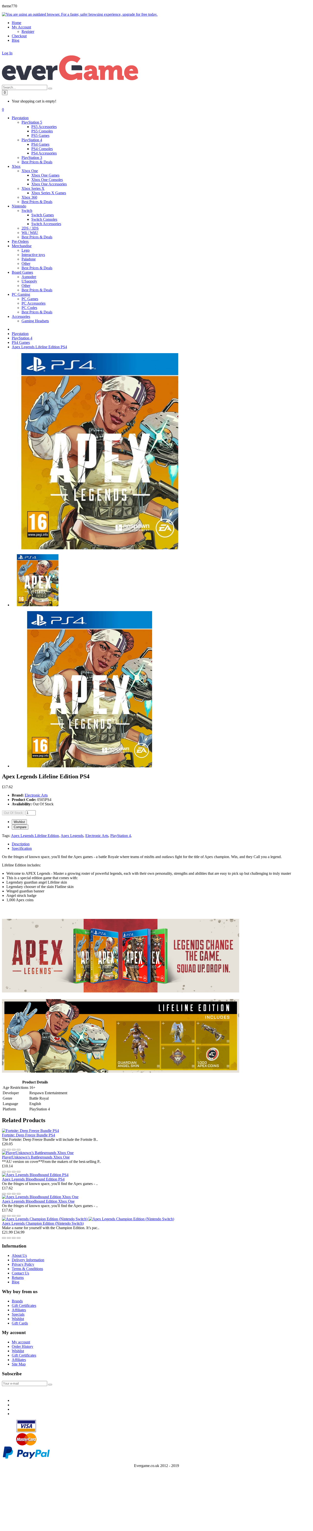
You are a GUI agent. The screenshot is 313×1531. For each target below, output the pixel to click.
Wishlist (19, 822)
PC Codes (29, 308)
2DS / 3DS (30, 228)
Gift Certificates (24, 1305)
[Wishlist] (4, 1149)
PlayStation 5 (32, 122)
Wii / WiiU (30, 233)
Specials (18, 1314)
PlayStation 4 (32, 140)
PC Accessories (33, 303)
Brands (17, 1301)
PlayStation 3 (32, 157)
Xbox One (30, 171)
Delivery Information (28, 1260)
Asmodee (29, 277)
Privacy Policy (23, 1264)
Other (26, 263)
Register (28, 31)
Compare (20, 827)
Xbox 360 (29, 197)
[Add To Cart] (19, 1149)
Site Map (19, 1364)
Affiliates (19, 1310)
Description (21, 844)
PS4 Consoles (42, 149)
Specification (22, 848)
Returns (18, 1277)
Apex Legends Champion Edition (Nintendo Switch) (43, 1223)
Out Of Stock (13, 813)
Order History (22, 1346)
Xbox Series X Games (48, 193)
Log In (7, 53)
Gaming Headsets (35, 321)
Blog (15, 1282)
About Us (19, 1255)
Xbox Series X (33, 188)
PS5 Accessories (44, 127)
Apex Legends (72, 836)
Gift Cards (20, 1323)
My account (21, 1342)
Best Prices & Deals (37, 162)
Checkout (19, 36)
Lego (26, 250)
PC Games (30, 299)
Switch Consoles (44, 219)
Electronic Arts (36, 795)
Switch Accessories (46, 224)
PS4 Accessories (44, 153)
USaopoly (29, 281)
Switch (27, 210)
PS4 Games (40, 144)
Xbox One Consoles (47, 180)
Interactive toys (33, 255)
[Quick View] (14, 1149)
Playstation (20, 334)
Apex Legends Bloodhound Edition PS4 (33, 1179)
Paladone (29, 259)
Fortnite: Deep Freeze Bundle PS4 (28, 1135)
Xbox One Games (45, 175)
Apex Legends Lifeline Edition (35, 836)
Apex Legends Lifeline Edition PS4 (39, 347)
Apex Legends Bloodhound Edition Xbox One (38, 1201)
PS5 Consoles (42, 131)
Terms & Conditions (27, 1269)
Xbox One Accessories (49, 184)
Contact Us (20, 1273)
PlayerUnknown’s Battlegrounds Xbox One (36, 1157)
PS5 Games (40, 135)
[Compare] (9, 1149)
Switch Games (42, 215)
